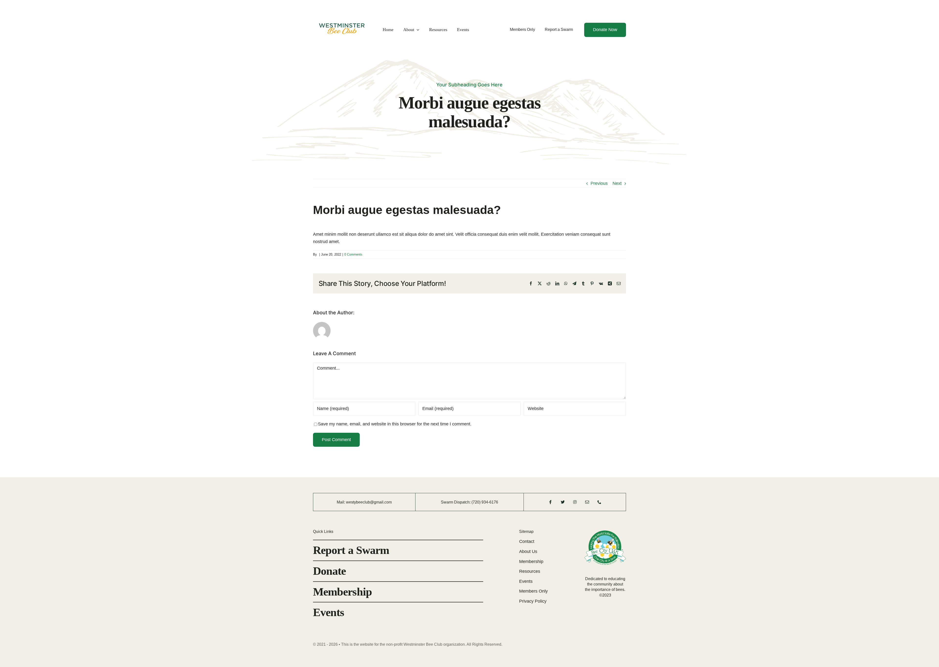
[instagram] (575, 502)
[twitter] (563, 502)
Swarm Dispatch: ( (457, 502)
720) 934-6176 (485, 502)
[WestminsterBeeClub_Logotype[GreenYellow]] (341, 8)
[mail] (587, 502)
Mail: (341, 502)
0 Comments (353, 254)
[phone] (599, 502)
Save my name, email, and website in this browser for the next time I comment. (394, 423)
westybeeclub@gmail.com (369, 502)
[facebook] (550, 502)
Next (617, 183)
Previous (599, 183)
